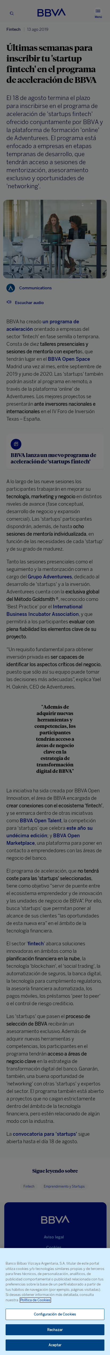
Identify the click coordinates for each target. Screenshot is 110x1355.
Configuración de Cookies (55, 1314)
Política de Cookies (35, 1300)
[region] (55, 1301)
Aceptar (55, 1345)
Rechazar (55, 1330)
